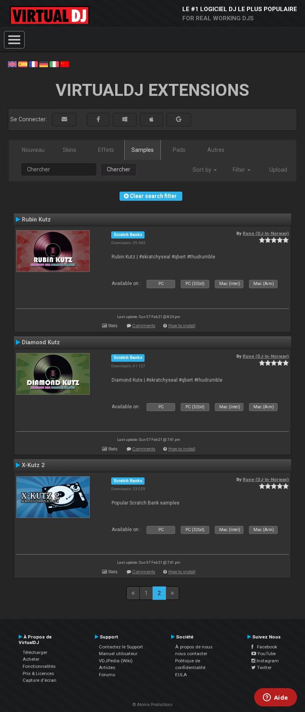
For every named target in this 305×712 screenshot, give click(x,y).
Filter (240, 170)
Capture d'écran (39, 680)
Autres (215, 150)
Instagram (267, 660)
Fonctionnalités (39, 666)
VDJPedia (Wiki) (116, 660)
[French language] (33, 63)
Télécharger (35, 652)
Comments (143, 325)
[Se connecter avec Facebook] (98, 119)
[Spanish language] (22, 63)
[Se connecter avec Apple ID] (151, 119)
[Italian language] (54, 63)
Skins (69, 150)
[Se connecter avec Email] (64, 119)
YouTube (266, 653)
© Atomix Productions (153, 704)
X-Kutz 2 (33, 465)
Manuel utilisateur (118, 653)
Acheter (31, 659)
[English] (12, 63)
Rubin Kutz (36, 219)
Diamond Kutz (41, 342)
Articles (107, 667)
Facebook (265, 647)
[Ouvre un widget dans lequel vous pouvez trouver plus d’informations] (275, 698)
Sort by (203, 170)
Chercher (118, 169)
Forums (107, 674)
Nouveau (33, 150)
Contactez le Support (121, 647)
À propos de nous (193, 647)
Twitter (264, 667)
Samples (142, 150)
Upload (278, 170)
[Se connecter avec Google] (178, 119)
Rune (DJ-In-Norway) (266, 233)
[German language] (43, 63)
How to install (181, 325)
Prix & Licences (38, 673)
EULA (181, 674)
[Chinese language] (64, 63)
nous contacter (191, 653)
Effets (106, 150)
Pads (179, 150)
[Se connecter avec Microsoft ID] (125, 119)
